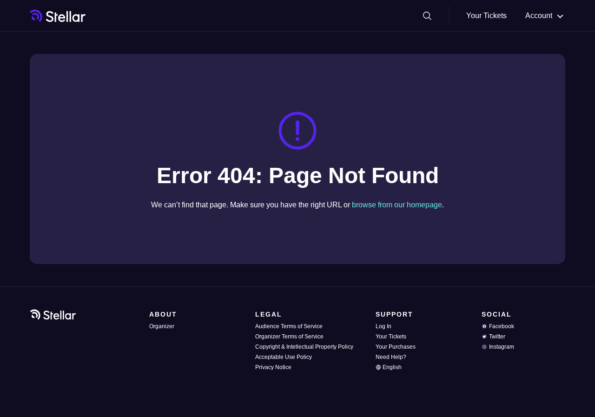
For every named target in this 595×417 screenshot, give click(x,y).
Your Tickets (486, 16)
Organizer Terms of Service (289, 336)
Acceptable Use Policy (283, 357)
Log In (383, 326)
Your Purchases (396, 347)
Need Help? (391, 357)
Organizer (161, 326)
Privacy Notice (273, 367)
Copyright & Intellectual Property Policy (304, 347)
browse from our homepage (397, 205)
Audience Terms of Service (289, 326)
